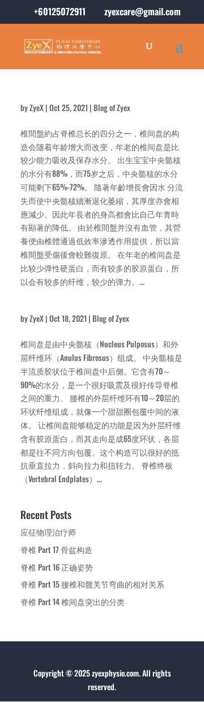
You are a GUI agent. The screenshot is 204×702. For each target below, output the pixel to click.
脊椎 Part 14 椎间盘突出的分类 (72, 601)
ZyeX (36, 107)
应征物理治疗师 (48, 532)
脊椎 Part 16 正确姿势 (56, 567)
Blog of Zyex (112, 107)
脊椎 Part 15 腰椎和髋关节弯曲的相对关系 (92, 584)
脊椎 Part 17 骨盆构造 (56, 549)
